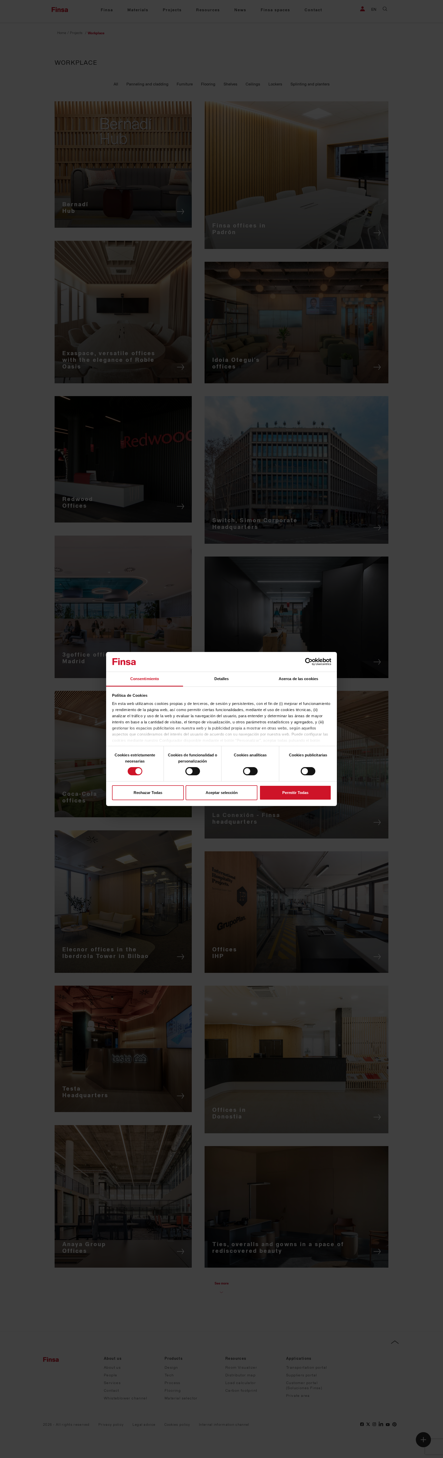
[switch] (192, 771)
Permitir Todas (295, 792)
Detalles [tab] (221, 679)
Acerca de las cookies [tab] (298, 679)
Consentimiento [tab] (144, 679)
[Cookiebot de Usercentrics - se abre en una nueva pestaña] (308, 662)
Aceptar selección (222, 792)
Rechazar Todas (148, 792)
